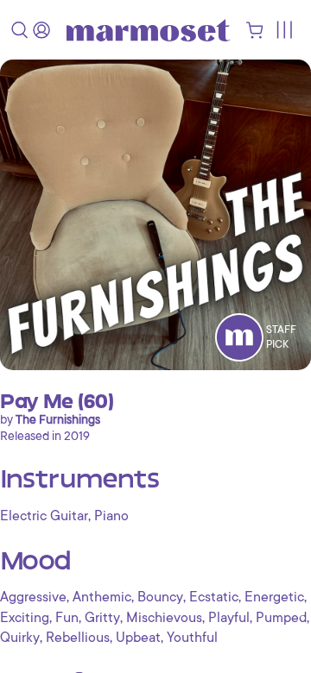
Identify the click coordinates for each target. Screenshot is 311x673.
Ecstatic (213, 597)
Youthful (192, 637)
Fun (67, 618)
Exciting (24, 618)
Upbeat (138, 637)
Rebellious (78, 637)
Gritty (102, 618)
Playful (229, 618)
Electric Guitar (44, 516)
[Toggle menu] (284, 30)
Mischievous (164, 618)
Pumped (281, 618)
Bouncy (160, 597)
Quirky (20, 637)
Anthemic (102, 597)
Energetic (274, 597)
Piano (111, 516)
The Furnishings (58, 419)
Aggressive (33, 597)
